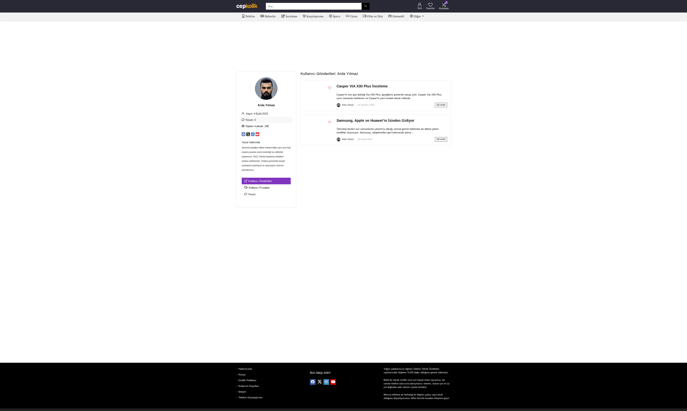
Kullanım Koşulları (248, 386)
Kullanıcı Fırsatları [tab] (259, 187)
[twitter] (319, 382)
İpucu (336, 16)
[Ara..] (366, 6)
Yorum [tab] (252, 194)
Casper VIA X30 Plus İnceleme (362, 86)
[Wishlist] (430, 5)
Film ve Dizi (375, 16)
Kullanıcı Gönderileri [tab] (260, 181)
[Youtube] (333, 382)
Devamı (441, 105)
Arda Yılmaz (347, 105)
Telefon (250, 16)
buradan (429, 398)
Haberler (270, 16)
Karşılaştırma (314, 16)
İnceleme (291, 16)
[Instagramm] (326, 382)
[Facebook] (313, 382)
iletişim (242, 391)
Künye (242, 374)
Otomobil (398, 16)
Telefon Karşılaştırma (250, 397)
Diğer (417, 16)
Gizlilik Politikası (247, 380)
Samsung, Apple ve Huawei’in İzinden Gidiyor (375, 120)
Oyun (353, 16)
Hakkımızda (245, 368)
